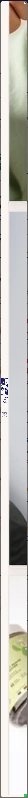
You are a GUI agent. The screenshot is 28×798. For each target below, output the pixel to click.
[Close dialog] (25, 3)
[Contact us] (25, 795)
